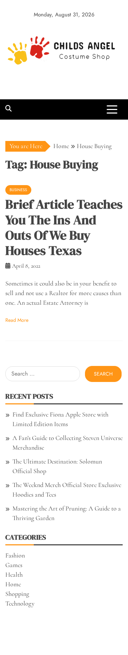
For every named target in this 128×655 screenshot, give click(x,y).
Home (13, 584)
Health (14, 574)
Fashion (15, 555)
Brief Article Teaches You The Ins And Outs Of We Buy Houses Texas (64, 227)
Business (18, 190)
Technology (19, 603)
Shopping (17, 594)
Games (13, 565)
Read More (16, 320)
